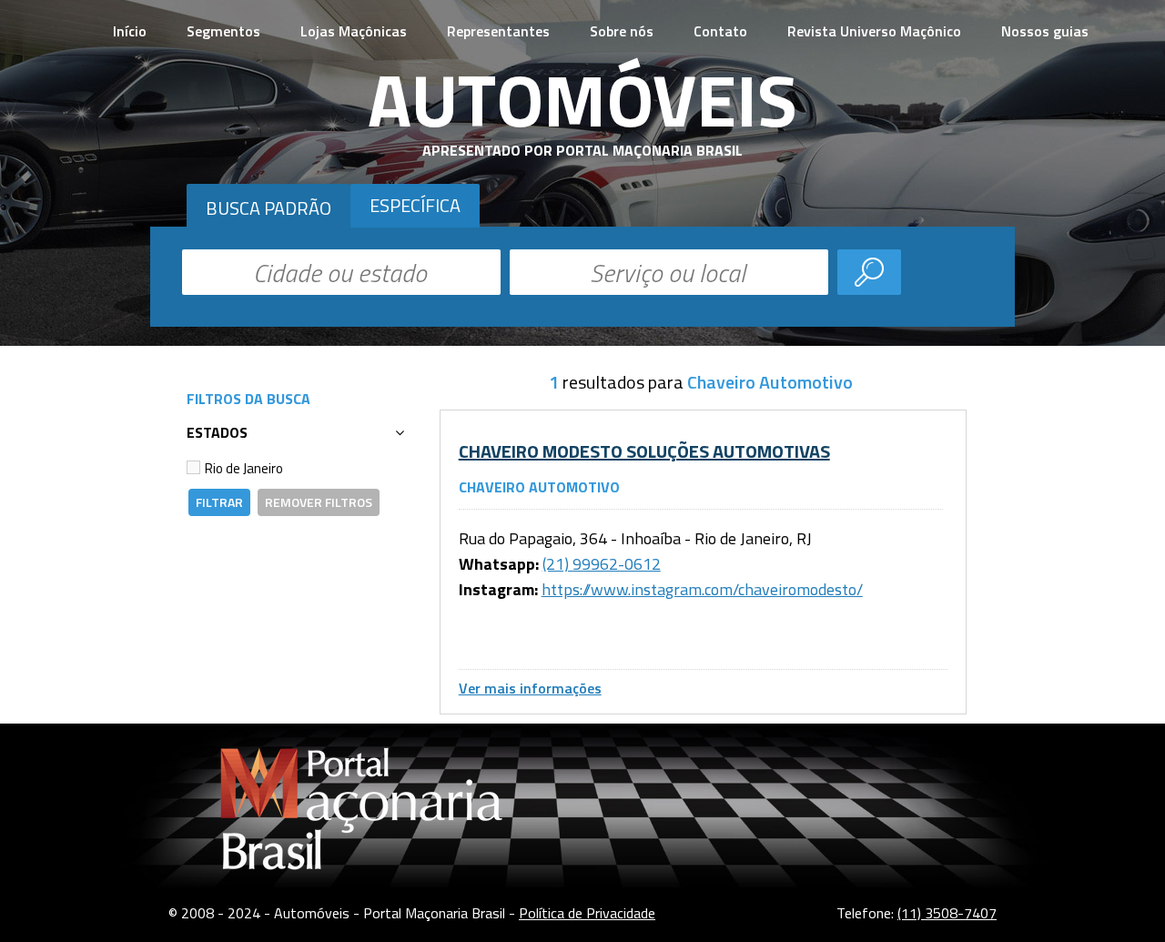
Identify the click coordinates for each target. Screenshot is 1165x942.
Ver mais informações (530, 688)
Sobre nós (621, 31)
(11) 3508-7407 (947, 913)
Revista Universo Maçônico (874, 31)
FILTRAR (219, 502)
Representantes (498, 31)
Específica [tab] (415, 205)
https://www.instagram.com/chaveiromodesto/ (702, 589)
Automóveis (582, 99)
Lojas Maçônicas (353, 31)
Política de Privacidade (587, 913)
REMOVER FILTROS (318, 502)
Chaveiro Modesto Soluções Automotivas (644, 451)
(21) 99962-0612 (601, 564)
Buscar (869, 272)
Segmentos (223, 31)
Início (130, 31)
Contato (720, 31)
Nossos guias (1045, 31)
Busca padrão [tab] (268, 208)
